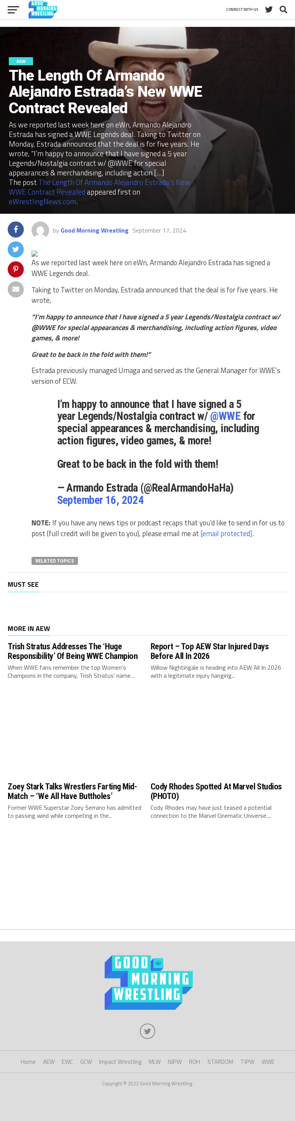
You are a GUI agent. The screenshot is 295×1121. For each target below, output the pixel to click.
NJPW (175, 1061)
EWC (67, 1061)
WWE (268, 1061)
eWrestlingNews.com (42, 201)
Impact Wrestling (120, 1061)
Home (28, 1061)
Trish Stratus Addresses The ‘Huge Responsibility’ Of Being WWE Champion (73, 651)
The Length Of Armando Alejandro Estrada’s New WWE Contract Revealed (100, 187)
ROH (194, 1061)
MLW (155, 1061)
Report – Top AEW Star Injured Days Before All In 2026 (210, 651)
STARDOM (220, 1061)
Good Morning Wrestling (95, 230)
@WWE (225, 416)
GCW (86, 1061)
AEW (49, 1061)
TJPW (247, 1061)
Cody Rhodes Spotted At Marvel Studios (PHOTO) (216, 791)
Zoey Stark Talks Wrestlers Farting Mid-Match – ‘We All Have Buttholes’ (72, 791)
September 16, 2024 (100, 500)
